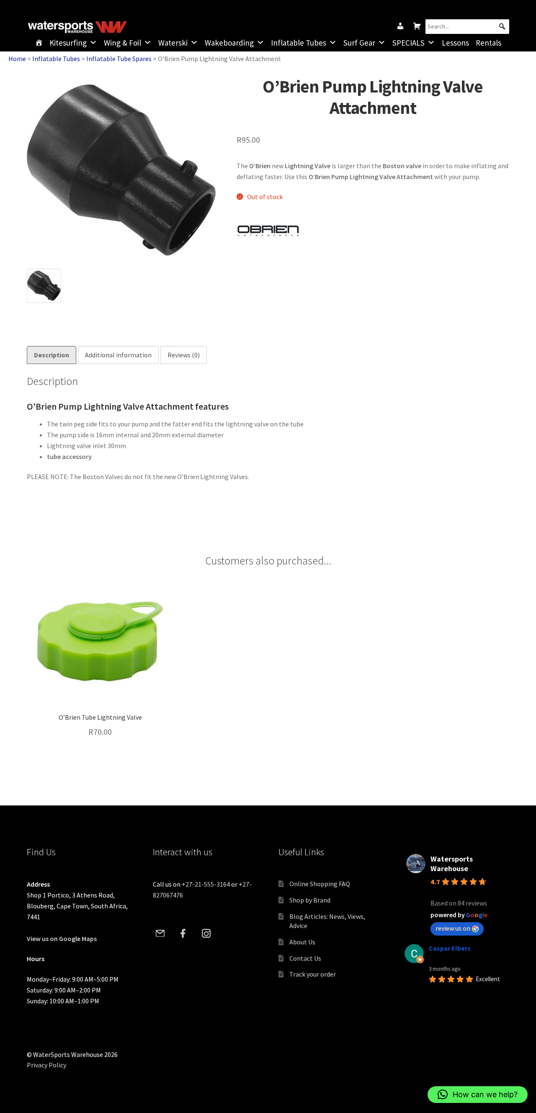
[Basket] (417, 26)
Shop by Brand (309, 900)
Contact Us (305, 958)
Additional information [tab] (118, 355)
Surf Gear (359, 43)
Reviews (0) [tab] (184, 355)
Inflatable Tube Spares (119, 58)
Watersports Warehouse (451, 863)
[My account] (400, 26)
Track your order (312, 974)
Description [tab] (51, 355)
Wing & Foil (122, 43)
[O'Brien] (268, 232)
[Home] (38, 42)
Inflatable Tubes (298, 43)
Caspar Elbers (450, 948)
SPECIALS (408, 43)
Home (17, 58)
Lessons (455, 43)
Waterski (173, 43)
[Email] (160, 933)
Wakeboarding (229, 43)
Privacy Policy (46, 1065)
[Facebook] (183, 933)
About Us (302, 942)
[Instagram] (206, 933)
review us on (453, 928)
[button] (502, 26)
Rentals (488, 43)
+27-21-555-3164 (206, 884)
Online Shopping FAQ (319, 884)
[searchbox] (467, 26)
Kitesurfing (68, 43)
